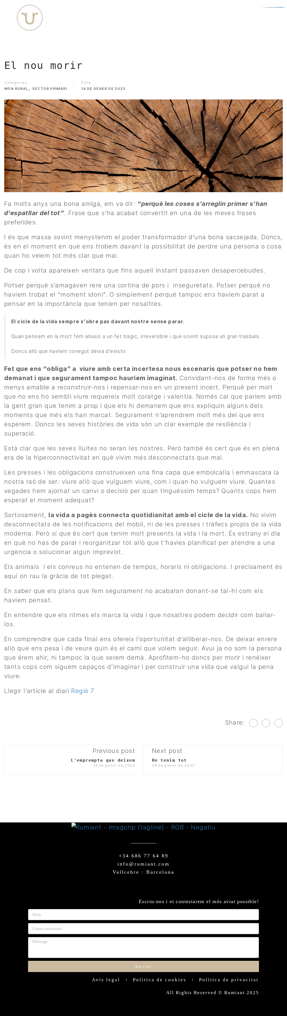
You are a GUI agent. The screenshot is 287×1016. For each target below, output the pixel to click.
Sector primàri (49, 89)
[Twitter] (266, 723)
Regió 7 (82, 690)
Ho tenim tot (169, 760)
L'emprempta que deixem (103, 760)
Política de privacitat (229, 979)
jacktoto (281, 7)
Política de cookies (159, 979)
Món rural (16, 89)
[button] (268, 17)
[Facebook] (253, 723)
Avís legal (106, 979)
